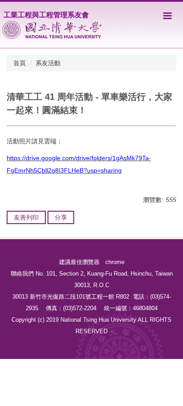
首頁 (19, 63)
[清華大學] (52, 29)
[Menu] (167, 15)
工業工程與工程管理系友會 (46, 15)
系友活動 (48, 63)
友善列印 (26, 217)
